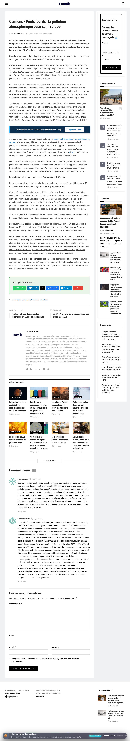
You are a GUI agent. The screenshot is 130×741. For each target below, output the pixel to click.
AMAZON (40, 696)
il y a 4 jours (15, 446)
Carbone (78, 397)
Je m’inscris (65, 731)
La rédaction (16, 33)
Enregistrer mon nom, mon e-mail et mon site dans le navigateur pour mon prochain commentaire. (45, 660)
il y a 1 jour (35, 417)
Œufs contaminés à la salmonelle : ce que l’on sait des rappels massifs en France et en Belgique (114, 131)
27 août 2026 (106, 233)
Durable (39, 33)
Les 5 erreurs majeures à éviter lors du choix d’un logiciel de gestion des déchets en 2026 (38, 408)
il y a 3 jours (78, 417)
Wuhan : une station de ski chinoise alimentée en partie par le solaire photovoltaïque (80, 408)
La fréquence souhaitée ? (111, 54)
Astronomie (15, 397)
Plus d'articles (49, 461)
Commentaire (15, 603)
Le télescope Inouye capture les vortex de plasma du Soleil (17, 440)
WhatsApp (21, 288)
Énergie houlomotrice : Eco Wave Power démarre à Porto (111, 377)
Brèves (104, 212)
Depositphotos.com (13, 693)
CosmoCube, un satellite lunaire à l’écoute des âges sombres (111, 359)
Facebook (53, 288)
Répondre (23, 512)
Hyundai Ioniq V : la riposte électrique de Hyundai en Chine (114, 165)
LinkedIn (34, 288)
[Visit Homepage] (64, 3)
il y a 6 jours (78, 452)
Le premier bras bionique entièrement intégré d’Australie (60, 440)
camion (17, 300)
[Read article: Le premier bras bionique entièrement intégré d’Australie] (60, 428)
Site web (55, 647)
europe (25, 300)
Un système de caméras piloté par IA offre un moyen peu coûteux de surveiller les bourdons (81, 443)
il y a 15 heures (15, 414)
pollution (44, 300)
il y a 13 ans (36, 479)
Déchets (35, 397)
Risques (56, 397)
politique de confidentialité (115, 738)
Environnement (48, 33)
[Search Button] (123, 4)
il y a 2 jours (57, 414)
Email (78, 288)
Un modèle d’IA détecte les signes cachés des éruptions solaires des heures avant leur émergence (38, 443)
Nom (12, 635)
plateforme (34, 300)
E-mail (12, 647)
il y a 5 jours (36, 452)
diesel (71, 152)
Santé (56, 432)
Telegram (67, 288)
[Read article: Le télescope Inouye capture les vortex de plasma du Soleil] (18, 428)
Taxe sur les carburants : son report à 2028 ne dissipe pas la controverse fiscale (113, 149)
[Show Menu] (6, 4)
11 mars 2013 (28, 33)
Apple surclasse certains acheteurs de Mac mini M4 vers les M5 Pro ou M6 (116, 257)
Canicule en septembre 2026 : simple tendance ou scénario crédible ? (107, 111)
